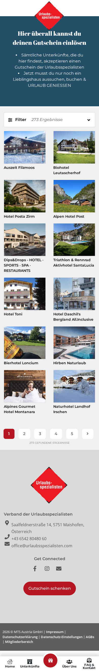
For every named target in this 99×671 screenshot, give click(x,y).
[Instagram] (49, 571)
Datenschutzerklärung (20, 637)
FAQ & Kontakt (89, 666)
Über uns (69, 666)
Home (10, 666)
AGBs (90, 637)
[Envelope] (61, 571)
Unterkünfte (30, 666)
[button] (49, 588)
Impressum (54, 631)
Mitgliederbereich (19, 641)
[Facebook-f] (37, 571)
